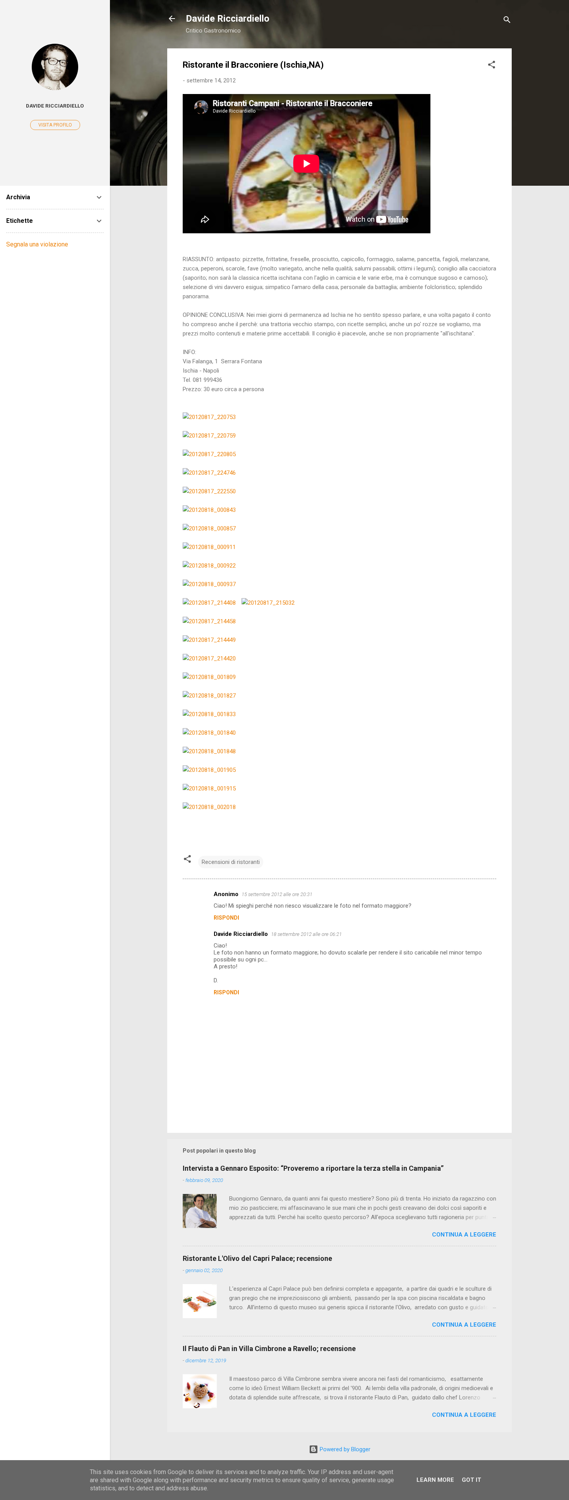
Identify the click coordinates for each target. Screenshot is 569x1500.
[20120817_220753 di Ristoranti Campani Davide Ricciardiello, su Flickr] (209, 417)
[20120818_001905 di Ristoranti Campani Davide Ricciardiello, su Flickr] (209, 769)
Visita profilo (55, 125)
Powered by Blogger (344, 1449)
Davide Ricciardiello (227, 18)
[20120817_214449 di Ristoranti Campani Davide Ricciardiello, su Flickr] (209, 639)
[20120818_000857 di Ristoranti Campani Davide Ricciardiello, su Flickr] (209, 528)
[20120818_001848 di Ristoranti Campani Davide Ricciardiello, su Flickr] (209, 751)
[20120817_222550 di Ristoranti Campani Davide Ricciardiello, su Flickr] (209, 491)
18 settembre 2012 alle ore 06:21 (306, 934)
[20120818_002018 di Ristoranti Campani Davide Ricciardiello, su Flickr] (209, 807)
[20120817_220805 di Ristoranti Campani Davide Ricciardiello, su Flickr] (209, 454)
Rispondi (226, 918)
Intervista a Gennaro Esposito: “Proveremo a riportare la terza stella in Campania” (313, 1168)
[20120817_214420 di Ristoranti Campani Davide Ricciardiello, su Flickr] (209, 658)
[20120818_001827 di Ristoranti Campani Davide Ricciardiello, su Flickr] (209, 695)
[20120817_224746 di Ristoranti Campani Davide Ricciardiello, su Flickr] (209, 472)
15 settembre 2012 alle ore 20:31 (277, 894)
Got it (471, 1479)
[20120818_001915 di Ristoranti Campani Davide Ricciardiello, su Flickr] (209, 788)
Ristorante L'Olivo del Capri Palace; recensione (257, 1258)
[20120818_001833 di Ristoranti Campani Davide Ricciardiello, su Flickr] (209, 714)
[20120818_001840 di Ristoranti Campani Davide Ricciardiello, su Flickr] (209, 732)
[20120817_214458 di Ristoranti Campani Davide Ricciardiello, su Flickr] (209, 621)
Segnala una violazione (37, 244)
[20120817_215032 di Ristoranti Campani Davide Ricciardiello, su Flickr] (268, 602)
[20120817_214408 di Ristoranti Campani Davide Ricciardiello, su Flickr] (209, 602)
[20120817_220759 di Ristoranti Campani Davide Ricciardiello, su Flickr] (209, 435)
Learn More (435, 1479)
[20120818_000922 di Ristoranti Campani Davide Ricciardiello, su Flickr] (209, 565)
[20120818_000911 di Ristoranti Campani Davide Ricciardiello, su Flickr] (209, 547)
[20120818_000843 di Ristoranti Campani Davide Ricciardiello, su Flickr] (209, 509)
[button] (491, 66)
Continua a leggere (464, 1234)
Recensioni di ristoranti (231, 862)
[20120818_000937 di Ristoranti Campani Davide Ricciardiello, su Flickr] (209, 584)
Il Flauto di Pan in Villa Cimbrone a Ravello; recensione (269, 1348)
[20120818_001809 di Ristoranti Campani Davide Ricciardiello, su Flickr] (209, 677)
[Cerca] (507, 21)
